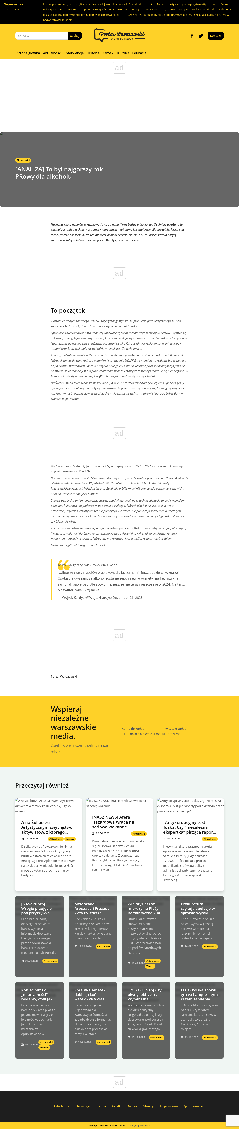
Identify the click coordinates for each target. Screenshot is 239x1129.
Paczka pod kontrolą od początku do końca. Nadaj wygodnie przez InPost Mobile (93, 4)
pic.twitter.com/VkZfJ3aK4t (78, 590)
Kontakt (215, 36)
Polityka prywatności (140, 1125)
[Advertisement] (119, 104)
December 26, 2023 (128, 597)
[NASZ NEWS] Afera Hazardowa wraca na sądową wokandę (121, 9)
